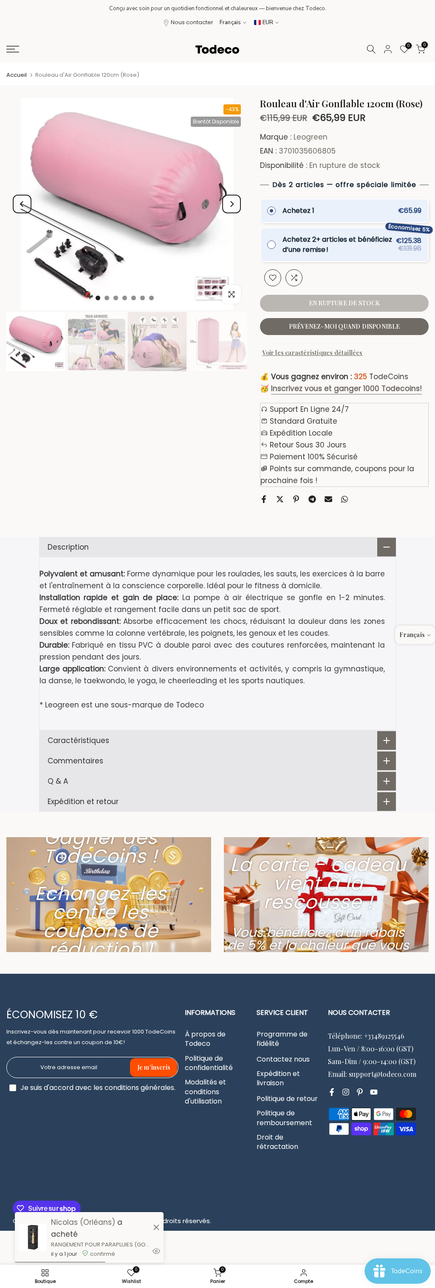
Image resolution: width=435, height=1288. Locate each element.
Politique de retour (287, 1099)
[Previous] (22, 204)
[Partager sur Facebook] (264, 499)
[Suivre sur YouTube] (374, 1092)
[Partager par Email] (328, 499)
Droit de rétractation (277, 1142)
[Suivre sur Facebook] (332, 1092)
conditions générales (139, 1087)
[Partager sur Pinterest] (296, 499)
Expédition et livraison (278, 1078)
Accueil (16, 75)
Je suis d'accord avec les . (97, 1087)
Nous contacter (192, 22)
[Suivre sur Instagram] (346, 1092)
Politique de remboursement (284, 1118)
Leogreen (311, 137)
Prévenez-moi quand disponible (344, 326)
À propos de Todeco (205, 1039)
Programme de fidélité (282, 1039)
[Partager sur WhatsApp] (344, 499)
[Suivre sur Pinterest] (360, 1092)
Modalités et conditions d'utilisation (205, 1092)
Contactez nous (283, 1059)
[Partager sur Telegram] (312, 499)
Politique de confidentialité (209, 1063)
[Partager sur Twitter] (280, 499)
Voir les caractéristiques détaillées (312, 353)
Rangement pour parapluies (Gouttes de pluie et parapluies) (101, 1245)
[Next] (231, 204)
